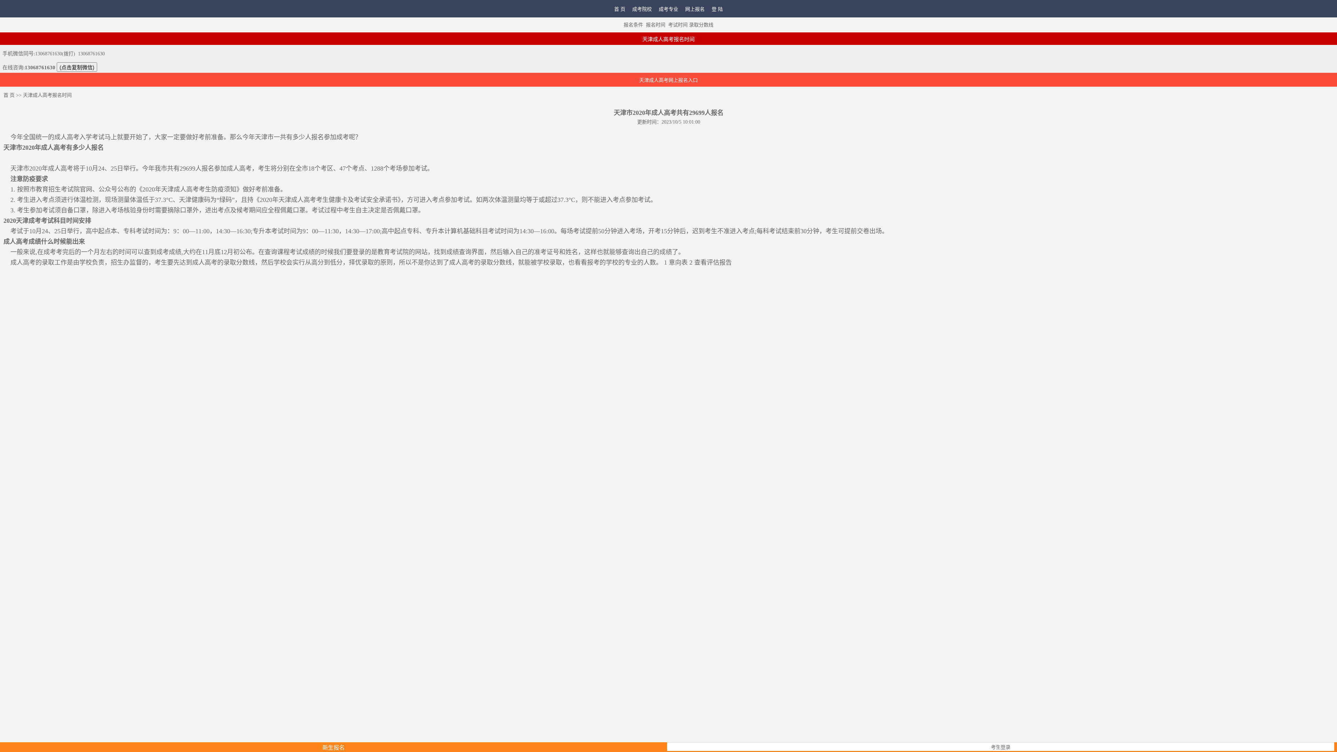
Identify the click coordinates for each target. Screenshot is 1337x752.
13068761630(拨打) (55, 53)
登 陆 (717, 9)
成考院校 (642, 9)
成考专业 (668, 9)
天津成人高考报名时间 (47, 95)
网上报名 (695, 9)
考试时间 (678, 25)
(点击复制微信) (77, 67)
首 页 (619, 9)
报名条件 (633, 25)
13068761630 (91, 53)
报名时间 (655, 25)
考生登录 (1000, 747)
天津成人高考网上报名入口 (668, 80)
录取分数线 (701, 25)
